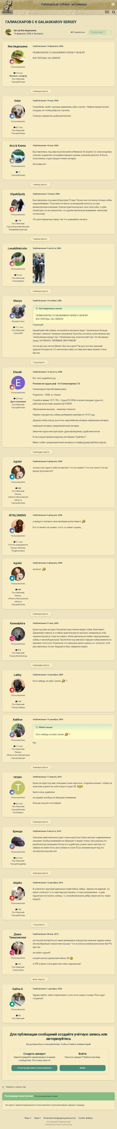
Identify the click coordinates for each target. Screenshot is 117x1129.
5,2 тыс (19, 803)
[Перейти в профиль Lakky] (18, 685)
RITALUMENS (17, 515)
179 (19, 221)
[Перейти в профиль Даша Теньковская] (18, 948)
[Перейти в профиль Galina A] (18, 999)
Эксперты (38, 33)
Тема (36, 1118)
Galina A (17, 988)
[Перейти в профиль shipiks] (18, 893)
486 (19, 488)
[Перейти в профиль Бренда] (18, 842)
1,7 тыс (19, 746)
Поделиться (79, 32)
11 (19, 172)
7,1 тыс (19, 542)
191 (19, 964)
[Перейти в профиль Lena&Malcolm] (18, 259)
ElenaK (17, 372)
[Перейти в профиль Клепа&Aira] (18, 634)
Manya (17, 300)
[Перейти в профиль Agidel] (18, 472)
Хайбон (17, 719)
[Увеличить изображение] (83, 521)
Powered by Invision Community (58, 1125)
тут (54, 378)
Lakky (17, 674)
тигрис (17, 777)
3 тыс (19, 275)
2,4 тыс (19, 398)
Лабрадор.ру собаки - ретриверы (64, 4)
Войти (82, 1068)
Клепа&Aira (17, 623)
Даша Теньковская (17, 936)
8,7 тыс (19, 127)
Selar (17, 100)
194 (19, 701)
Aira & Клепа (17, 145)
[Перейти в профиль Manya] (18, 311)
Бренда (17, 831)
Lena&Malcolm (17, 248)
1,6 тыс (19, 73)
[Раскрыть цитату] (37, 308)
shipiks (17, 882)
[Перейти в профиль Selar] (18, 111)
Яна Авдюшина (28, 30)
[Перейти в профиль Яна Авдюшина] (8, 32)
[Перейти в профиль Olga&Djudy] (18, 205)
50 (19, 1015)
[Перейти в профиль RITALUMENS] (18, 526)
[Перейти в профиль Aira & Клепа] (18, 156)
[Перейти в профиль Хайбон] (18, 730)
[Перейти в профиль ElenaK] (18, 383)
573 (19, 650)
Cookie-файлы (85, 1118)
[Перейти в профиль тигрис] (18, 788)
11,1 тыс (19, 327)
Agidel (17, 461)
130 (19, 909)
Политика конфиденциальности (59, 1118)
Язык (27, 1118)
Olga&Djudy (17, 194)
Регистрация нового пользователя (34, 1068)
